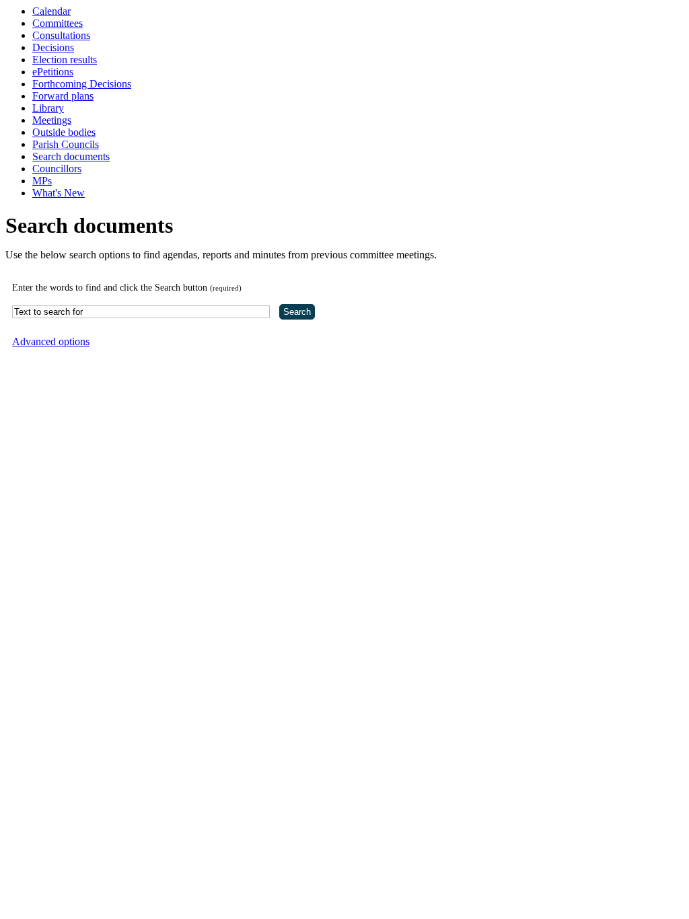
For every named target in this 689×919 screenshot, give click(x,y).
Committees (57, 23)
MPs (42, 180)
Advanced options (50, 341)
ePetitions (52, 71)
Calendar (51, 11)
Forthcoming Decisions (81, 83)
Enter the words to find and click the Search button (127, 288)
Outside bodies (64, 132)
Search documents (71, 156)
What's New (58, 192)
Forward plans (63, 96)
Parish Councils (65, 144)
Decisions (53, 47)
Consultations (61, 35)
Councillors (56, 168)
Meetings (51, 120)
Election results (64, 59)
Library (48, 108)
